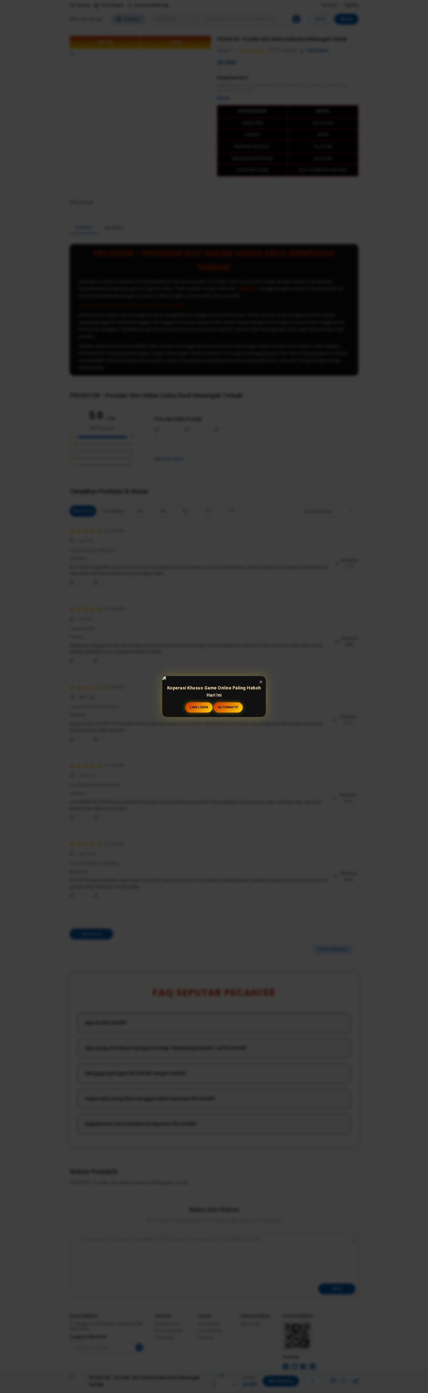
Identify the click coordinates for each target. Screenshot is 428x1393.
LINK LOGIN (199, 707)
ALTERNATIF (228, 707)
